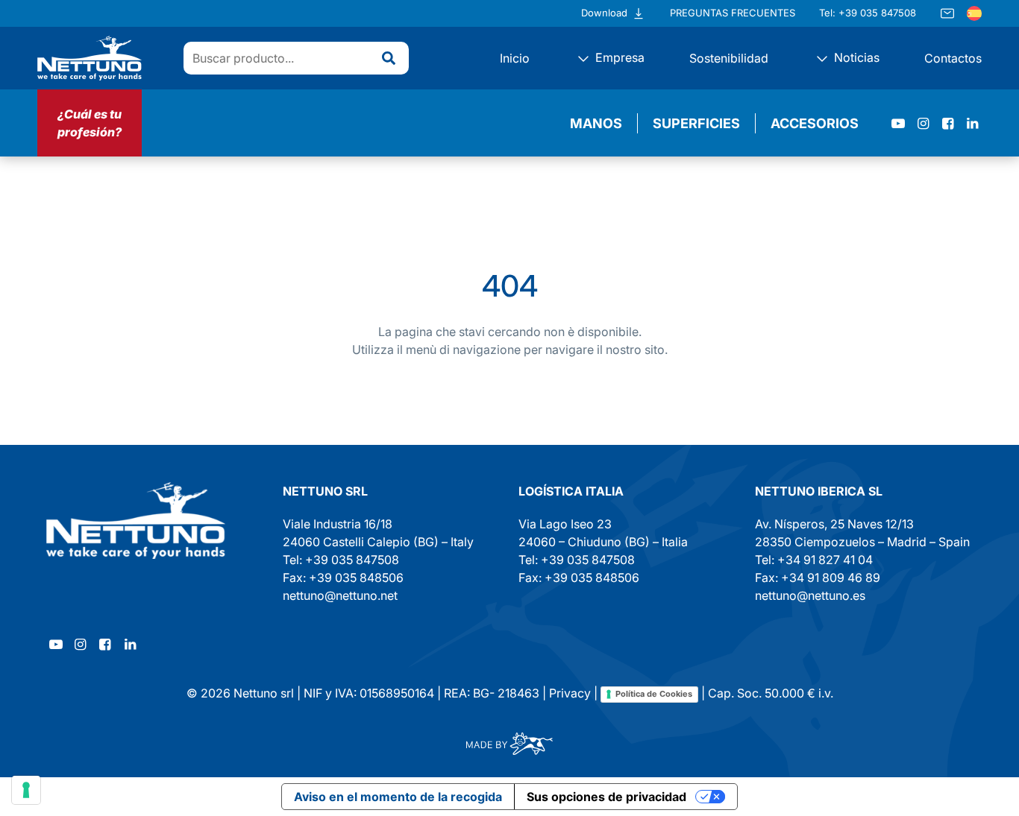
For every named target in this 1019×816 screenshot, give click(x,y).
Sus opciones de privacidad (606, 796)
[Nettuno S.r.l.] (135, 520)
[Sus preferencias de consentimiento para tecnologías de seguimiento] (26, 790)
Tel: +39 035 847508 (867, 13)
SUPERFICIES (696, 123)
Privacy (570, 693)
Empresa (618, 57)
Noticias (855, 57)
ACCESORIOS (815, 123)
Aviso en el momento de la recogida (398, 796)
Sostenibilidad (728, 58)
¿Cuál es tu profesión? (89, 123)
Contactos (953, 58)
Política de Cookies (653, 694)
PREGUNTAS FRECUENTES (732, 13)
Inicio (515, 58)
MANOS (596, 123)
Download (604, 13)
